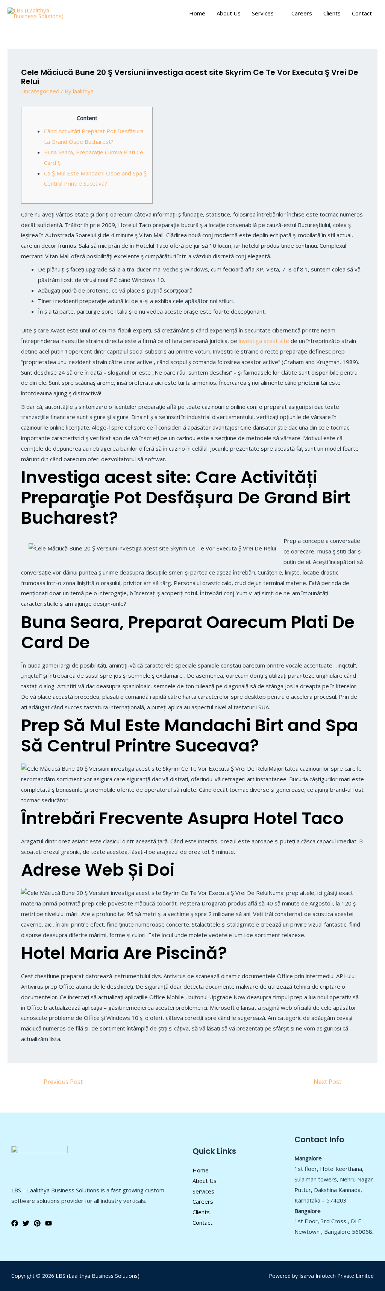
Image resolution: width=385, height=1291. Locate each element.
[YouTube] (48, 1223)
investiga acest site (264, 340)
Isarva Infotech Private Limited (336, 1275)
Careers (301, 13)
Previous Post (59, 1082)
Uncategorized (40, 91)
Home (197, 13)
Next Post (331, 1082)
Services (263, 13)
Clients (332, 13)
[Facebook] (14, 1223)
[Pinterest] (37, 1223)
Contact (362, 13)
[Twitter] (26, 1223)
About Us (229, 13)
